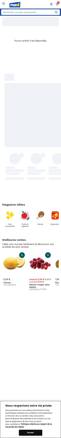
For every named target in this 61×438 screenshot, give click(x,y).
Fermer (30, 432)
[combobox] (30, 12)
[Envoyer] (56, 12)
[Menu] (3, 3)
